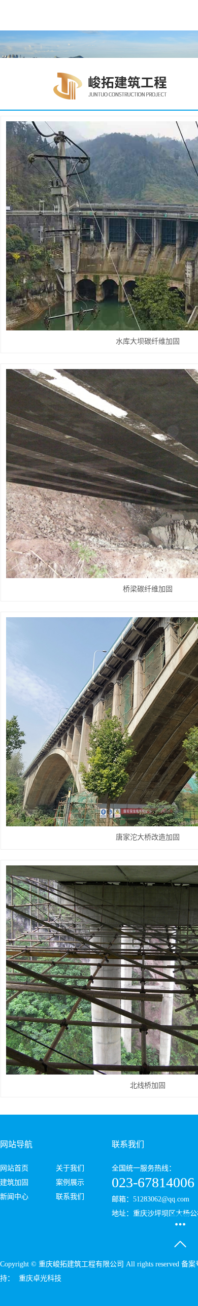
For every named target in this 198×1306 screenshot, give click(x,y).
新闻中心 (14, 1196)
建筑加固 (14, 1182)
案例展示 (70, 1182)
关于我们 (70, 1168)
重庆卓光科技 (39, 1278)
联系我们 (70, 1196)
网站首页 (14, 1168)
